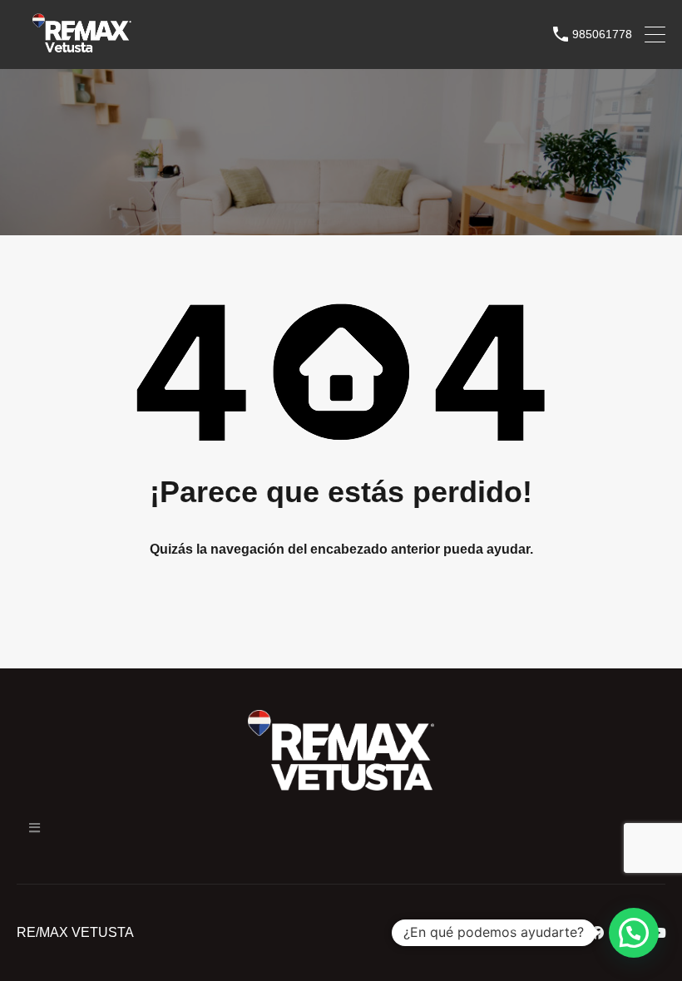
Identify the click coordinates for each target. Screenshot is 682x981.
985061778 (602, 34)
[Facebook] (597, 932)
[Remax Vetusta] (82, 49)
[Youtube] (658, 932)
